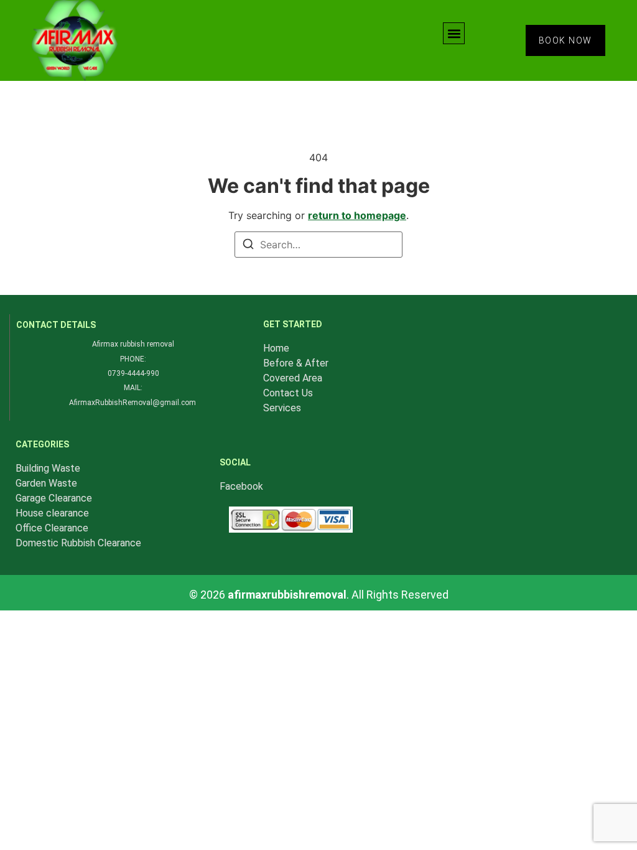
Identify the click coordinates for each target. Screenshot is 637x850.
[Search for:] (318, 244)
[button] (454, 33)
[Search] (248, 246)
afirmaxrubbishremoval (287, 594)
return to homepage (357, 215)
